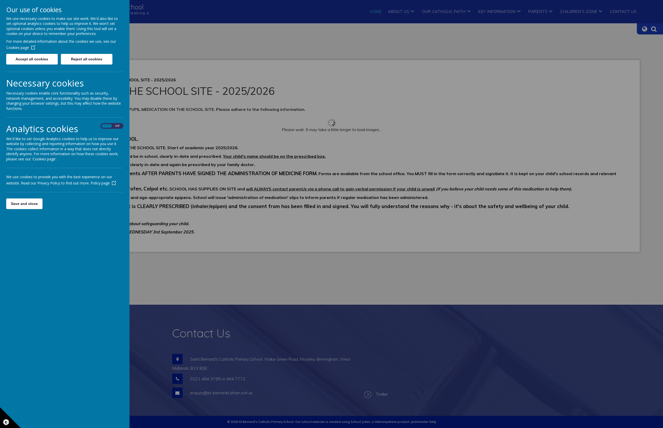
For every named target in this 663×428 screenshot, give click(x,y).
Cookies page (17, 47)
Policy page (100, 183)
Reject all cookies (86, 59)
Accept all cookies (32, 59)
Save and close (24, 204)
